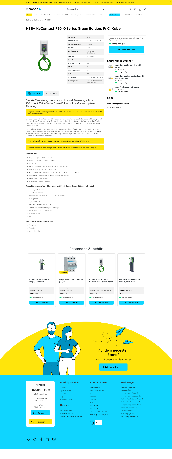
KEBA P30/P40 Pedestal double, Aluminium (129, 280)
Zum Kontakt (38, 413)
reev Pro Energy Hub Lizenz (127, 87)
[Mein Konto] (139, 10)
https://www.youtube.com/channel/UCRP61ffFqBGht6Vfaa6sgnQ (34, 439)
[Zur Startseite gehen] (33, 9)
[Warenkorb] (144, 9)
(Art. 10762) (80, 141)
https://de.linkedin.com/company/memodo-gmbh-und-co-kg (47, 439)
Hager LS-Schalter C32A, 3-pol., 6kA (71, 280)
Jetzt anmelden (111, 367)
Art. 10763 (86, 148)
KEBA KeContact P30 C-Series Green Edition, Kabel (101, 280)
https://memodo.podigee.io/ (28, 439)
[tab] (34, 93)
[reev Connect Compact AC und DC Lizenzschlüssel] (110, 78)
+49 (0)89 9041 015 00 (40, 390)
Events (130, 9)
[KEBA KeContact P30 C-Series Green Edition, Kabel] (101, 264)
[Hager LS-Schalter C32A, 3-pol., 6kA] (71, 264)
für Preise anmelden (126, 50)
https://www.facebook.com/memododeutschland (41, 439)
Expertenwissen (134, 9)
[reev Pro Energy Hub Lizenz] (110, 89)
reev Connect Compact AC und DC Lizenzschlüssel (129, 77)
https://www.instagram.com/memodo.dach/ (54, 439)
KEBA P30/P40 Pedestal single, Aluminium (39, 280)
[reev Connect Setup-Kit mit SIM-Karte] (110, 67)
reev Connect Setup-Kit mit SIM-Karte (129, 66)
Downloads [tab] (53, 93)
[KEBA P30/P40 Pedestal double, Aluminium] (131, 264)
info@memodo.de (40, 394)
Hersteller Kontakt (113, 107)
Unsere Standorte (38, 422)
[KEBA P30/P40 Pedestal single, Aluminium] (41, 264)
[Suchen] (103, 9)
